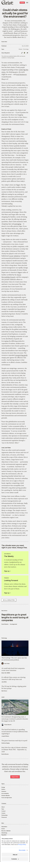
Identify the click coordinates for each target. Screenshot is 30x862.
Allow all (15, 854)
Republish (4, 834)
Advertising (4, 832)
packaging (17, 224)
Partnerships (5, 815)
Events (3, 828)
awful (21, 70)
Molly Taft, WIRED (6, 672)
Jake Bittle (4, 681)
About (3, 807)
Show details (22, 850)
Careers (3, 813)
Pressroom (4, 817)
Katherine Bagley (6, 743)
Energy (3, 787)
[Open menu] (27, 2)
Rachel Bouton (5, 754)
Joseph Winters (5, 736)
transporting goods (21, 355)
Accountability (5, 793)
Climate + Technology (23, 49)
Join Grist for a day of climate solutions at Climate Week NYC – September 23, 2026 (14, 749)
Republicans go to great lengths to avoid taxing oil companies (15, 617)
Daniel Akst (4, 41)
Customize (14, 859)
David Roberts (5, 624)
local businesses (21, 74)
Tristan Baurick (7, 724)
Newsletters (4, 826)
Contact (3, 811)
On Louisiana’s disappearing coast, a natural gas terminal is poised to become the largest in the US (15, 719)
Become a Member (6, 830)
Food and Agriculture (7, 797)
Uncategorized (13, 624)
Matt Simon (4, 690)
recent (11, 256)
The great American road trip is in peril (14, 740)
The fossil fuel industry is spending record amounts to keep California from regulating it (15, 731)
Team (3, 809)
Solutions (4, 791)
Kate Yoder (7, 663)
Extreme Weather (6, 795)
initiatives (17, 256)
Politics (3, 789)
